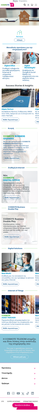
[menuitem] (8, 393)
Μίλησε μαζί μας (19, 357)
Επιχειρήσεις (23, 1)
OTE (2, 401)
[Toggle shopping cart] (32, 4)
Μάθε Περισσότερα (10, 120)
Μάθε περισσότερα (11, 158)
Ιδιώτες (15, 1)
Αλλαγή (19, 40)
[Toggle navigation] (36, 4)
